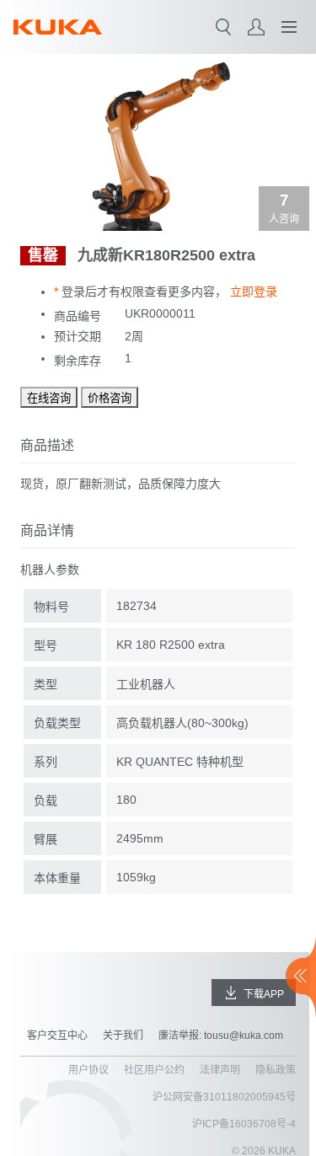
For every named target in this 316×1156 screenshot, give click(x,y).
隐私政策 (275, 1070)
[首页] (57, 27)
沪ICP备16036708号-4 (244, 1124)
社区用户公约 (154, 1070)
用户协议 (88, 1070)
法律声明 (220, 1070)
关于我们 (123, 1035)
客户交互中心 (57, 1035)
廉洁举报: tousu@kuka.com (220, 1035)
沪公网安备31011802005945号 (224, 1097)
